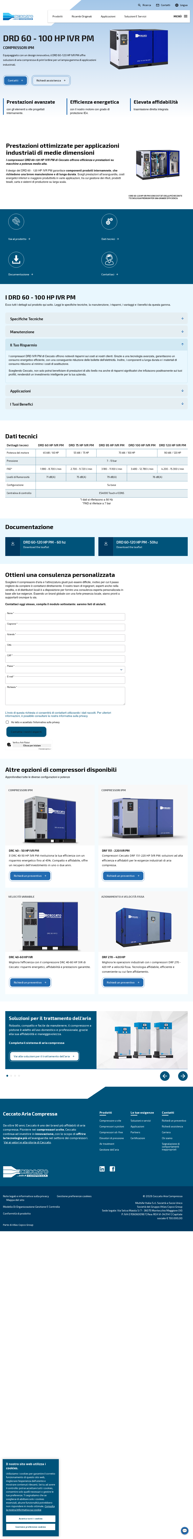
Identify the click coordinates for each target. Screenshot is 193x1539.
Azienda (11, 634)
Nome (10, 613)
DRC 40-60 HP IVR (21, 957)
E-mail (10, 676)
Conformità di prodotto (17, 1213)
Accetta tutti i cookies (31, 1518)
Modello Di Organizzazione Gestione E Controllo (31, 1206)
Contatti (13, 80)
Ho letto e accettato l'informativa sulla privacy (35, 722)
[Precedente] (165, 1076)
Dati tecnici (108, 238)
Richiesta (12, 687)
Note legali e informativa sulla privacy (26, 1196)
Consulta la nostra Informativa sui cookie (30, 1508)
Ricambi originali (82, 16)
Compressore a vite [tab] (19, 1076)
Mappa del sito (15, 1199)
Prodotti (57, 16)
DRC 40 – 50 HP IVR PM (24, 850)
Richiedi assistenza (48, 80)
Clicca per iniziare (32, 745)
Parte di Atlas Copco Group (18, 1225)
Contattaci (107, 274)
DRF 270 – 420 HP (113, 957)
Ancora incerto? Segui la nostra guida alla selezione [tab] (15, 1076)
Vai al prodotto (17, 238)
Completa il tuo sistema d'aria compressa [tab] (7, 1076)
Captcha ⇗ (45, 749)
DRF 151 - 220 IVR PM (116, 850)
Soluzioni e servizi (135, 16)
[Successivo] (183, 1076)
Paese (10, 666)
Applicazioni (108, 16)
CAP (10, 655)
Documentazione (18, 274)
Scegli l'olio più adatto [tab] (11, 1076)
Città (9, 645)
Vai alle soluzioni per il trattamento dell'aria (42, 1056)
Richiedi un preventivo (28, 875)
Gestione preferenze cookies (74, 1196)
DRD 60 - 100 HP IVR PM (48, 38)
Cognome (12, 623)
